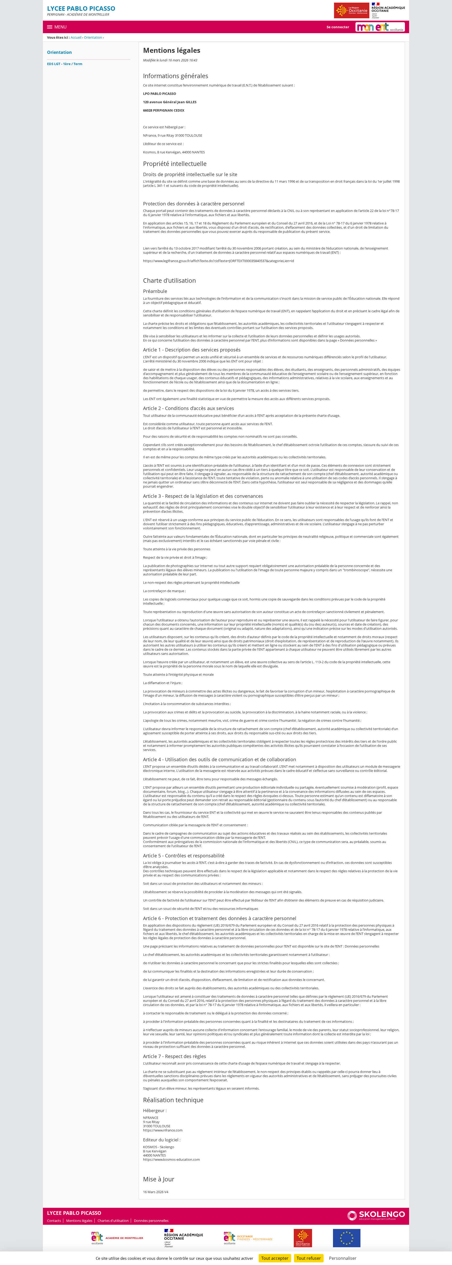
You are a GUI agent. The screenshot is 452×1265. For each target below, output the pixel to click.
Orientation (93, 37)
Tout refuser (309, 1258)
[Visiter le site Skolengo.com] (376, 1219)
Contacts (54, 1220)
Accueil (76, 37)
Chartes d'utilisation (113, 1220)
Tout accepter (275, 1258)
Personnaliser (343, 1258)
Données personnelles (151, 1220)
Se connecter (338, 27)
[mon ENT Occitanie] (380, 27)
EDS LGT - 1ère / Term (64, 63)
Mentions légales (79, 1220)
